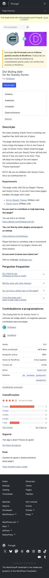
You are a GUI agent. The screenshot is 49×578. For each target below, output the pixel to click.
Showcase (30, 481)
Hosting (5, 490)
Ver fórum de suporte (11, 445)
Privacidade (7, 494)
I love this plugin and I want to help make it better (14, 298)
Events (29, 506)
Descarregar (9, 85)
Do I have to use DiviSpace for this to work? (14, 275)
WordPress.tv (9, 514)
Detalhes (9, 94)
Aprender (6, 502)
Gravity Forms (12, 203)
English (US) (42, 370)
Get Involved (31, 502)
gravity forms (41, 375)
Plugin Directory (8, 11)
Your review (7, 427)
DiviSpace (10, 78)
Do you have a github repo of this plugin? (20, 291)
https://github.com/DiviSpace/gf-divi (18, 222)
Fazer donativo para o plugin (14, 466)
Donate (30, 510)
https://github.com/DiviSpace (15, 236)
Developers (7, 510)
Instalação (9, 106)
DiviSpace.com (25, 259)
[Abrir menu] (45, 3)
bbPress (7, 530)
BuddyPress (8, 534)
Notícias (6, 485)
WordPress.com (10, 522)
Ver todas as (41, 427)
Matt (5, 526)
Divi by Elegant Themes (16, 200)
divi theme (30, 375)
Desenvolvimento (12, 112)
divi (24, 375)
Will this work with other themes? (16, 283)
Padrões (29, 494)
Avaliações (9, 100)
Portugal (11, 545)
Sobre (5, 481)
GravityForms (41, 380)
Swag (29, 514)
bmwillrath (11, 335)
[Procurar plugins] (27, 27)
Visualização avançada (12, 387)
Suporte (8, 119)
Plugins (29, 490)
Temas (29, 485)
